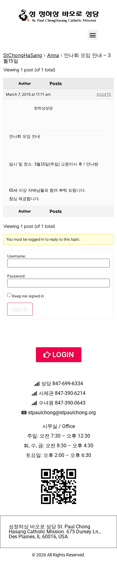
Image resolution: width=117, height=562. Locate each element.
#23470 (104, 94)
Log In (19, 309)
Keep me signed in (28, 296)
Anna (53, 55)
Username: (16, 256)
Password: (16, 276)
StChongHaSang (22, 55)
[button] (93, 35)
